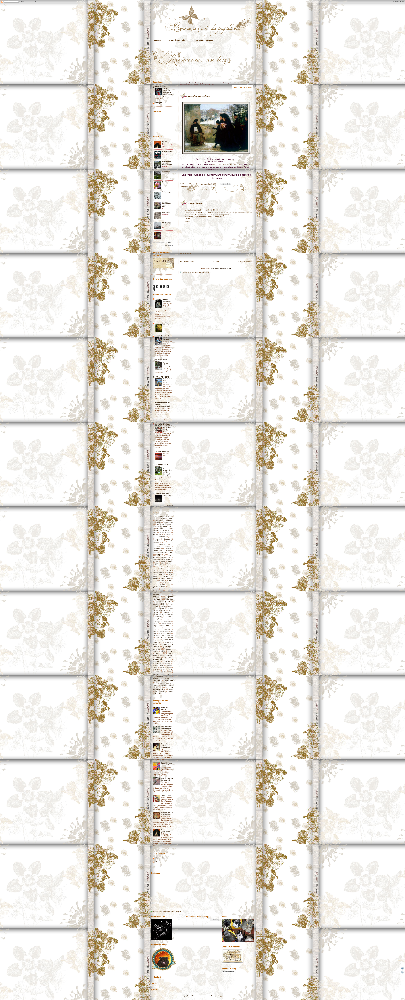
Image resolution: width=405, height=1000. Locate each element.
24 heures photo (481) (162, 406)
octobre (155, 630)
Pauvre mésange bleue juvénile (167, 365)
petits (157, 640)
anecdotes (169, 521)
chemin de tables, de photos (162, 403)
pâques (155, 635)
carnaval (168, 548)
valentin (168, 683)
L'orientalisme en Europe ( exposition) (166, 746)
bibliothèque (157, 541)
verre (170, 685)
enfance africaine (158, 573)
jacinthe (167, 595)
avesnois (168, 534)
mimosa (168, 616)
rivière (155, 667)
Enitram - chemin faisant (161, 360)
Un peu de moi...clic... (177, 40)
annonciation (157, 526)
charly (171, 552)
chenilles (163, 557)
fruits (162, 585)
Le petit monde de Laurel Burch (166, 764)
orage (155, 632)
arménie (160, 528)
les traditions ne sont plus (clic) (226, 164)
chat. (169, 555)
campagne (156, 548)
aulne (154, 532)
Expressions (167, 301)
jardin (155, 597)
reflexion (167, 663)
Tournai (167, 678)
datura (157, 563)
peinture (158, 637)
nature (155, 624)
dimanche (158, 565)
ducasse (158, 567)
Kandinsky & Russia (165, 709)
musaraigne (156, 620)
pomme (162, 655)
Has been (166, 325)
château (155, 557)
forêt (164, 583)
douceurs (170, 565)
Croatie (163, 561)
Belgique (167, 539)
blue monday (167, 543)
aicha (163, 519)
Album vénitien (160, 87)
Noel (167, 625)
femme (155, 579)
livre (156, 606)
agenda (155, 519)
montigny (156, 618)
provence (156, 661)
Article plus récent (187, 261)
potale (158, 657)
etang (169, 573)
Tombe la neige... (166, 192)
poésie (159, 653)
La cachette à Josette (162, 336)
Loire (169, 606)
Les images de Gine (162, 323)
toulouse (155, 678)
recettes (167, 661)
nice (161, 626)
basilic (157, 539)
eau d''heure (167, 567)
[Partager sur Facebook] (228, 184)
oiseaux (168, 630)
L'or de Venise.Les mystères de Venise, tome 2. (167, 92)
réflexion (155, 665)
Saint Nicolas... (166, 795)
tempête (160, 677)
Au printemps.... (166, 171)
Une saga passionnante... (166, 142)
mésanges (158, 616)
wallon (157, 693)
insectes (156, 595)
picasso (168, 649)
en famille (168, 571)
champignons (157, 550)
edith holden (163, 569)
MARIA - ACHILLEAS (162, 377)
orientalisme (164, 631)
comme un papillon (164, 559)
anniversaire (168, 523)
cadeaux (167, 546)
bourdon (155, 545)
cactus (158, 546)
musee (164, 620)
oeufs (161, 630)
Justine (159, 601)
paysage (170, 635)
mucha (168, 618)
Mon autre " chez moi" (204, 40)
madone (161, 608)
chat (158, 554)
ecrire (154, 569)
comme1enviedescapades (193, 210)
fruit (155, 585)
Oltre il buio (167, 496)
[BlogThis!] (224, 184)
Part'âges (158, 103)
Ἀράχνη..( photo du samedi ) (167, 779)
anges (158, 523)
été (154, 574)
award (155, 537)
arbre (165, 526)
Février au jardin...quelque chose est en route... (166, 204)
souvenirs (164, 673)
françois (170, 583)
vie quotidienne (163, 688)
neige (155, 626)
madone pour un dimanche (163, 609)
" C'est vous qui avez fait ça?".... (167, 728)
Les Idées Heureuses (162, 452)
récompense (157, 663)
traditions (189, 187)
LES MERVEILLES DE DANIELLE (162, 465)
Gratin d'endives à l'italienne (167, 814)
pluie (163, 651)
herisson (168, 589)
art (167, 528)
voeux (162, 691)
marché (166, 612)
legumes (155, 604)
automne (157, 534)
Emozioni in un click (162, 494)
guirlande (156, 589)
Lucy (154, 608)
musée (171, 620)
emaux (160, 571)
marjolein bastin (158, 614)
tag (154, 676)
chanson (155, 552)
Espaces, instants (161, 299)
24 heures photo (162, 516)
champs (168, 550)
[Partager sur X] (226, 184)
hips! (154, 591)
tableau (155, 675)
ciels (169, 557)
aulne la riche (165, 532)
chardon (163, 552)
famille (165, 576)
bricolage (163, 545)
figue (154, 581)
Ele (210, 996)
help (162, 589)
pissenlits (155, 651)
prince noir (167, 657)
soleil (154, 673)
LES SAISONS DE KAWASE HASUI (167, 428)
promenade (158, 659)
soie (169, 671)
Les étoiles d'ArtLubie (162, 424)
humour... (167, 593)
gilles (169, 585)
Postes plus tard (168, 245)
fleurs (161, 581)
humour (155, 593)
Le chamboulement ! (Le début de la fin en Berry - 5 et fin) (163, 473)
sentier (157, 671)
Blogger (220, 996)
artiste (166, 530)
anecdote (159, 521)
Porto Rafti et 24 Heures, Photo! (167, 381)
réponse (169, 665)
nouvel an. (167, 628)
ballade (162, 537)
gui (171, 587)
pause (162, 635)
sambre (170, 669)
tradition (156, 680)
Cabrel (171, 545)
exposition (161, 574)
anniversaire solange (164, 524)
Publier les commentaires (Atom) (220, 268)
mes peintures (169, 614)
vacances (160, 683)
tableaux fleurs (166, 675)
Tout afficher (169, 505)
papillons (167, 633)
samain (163, 669)
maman (155, 612)
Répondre (188, 221)
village (171, 689)
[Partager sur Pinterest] (230, 184)
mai (170, 610)
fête (162, 579)
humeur (168, 591)
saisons (155, 669)
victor (155, 687)
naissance (167, 622)
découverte (169, 563)
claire (154, 559)
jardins (170, 599)
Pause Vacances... (167, 339)
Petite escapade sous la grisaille (166, 223)
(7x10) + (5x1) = (166, 212)
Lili (162, 604)
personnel (170, 638)
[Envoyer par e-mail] (222, 184)
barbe (171, 537)
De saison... (165, 182)
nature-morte (166, 623)
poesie (170, 651)
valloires (155, 685)
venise (163, 685)
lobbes (163, 606)
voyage (170, 691)
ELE (156, 862)
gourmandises (159, 587)
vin (156, 691)
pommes (170, 655)
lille (172, 604)
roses (169, 667)
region (162, 665)
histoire (160, 591)
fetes (169, 579)
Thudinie (168, 676)
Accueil (157, 40)
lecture (167, 601)
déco (162, 563)
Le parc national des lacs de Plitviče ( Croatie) (167, 163)
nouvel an (156, 628)
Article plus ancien (245, 261)
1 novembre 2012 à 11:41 (210, 210)
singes (164, 671)
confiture (155, 561)
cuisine (170, 561)
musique (157, 622)
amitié (171, 519)
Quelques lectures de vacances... (167, 152)
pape (160, 633)
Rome (162, 667)
